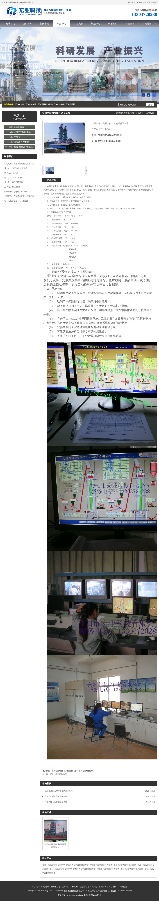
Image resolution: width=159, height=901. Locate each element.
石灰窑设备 (150, 113)
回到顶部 (123, 887)
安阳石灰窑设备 (16, 127)
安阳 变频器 (14, 137)
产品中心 (61, 23)
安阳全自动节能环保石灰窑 (101, 865)
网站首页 (10, 23)
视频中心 (95, 23)
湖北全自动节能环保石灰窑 (132, 869)
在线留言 (130, 23)
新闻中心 (44, 23)
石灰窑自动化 (57, 771)
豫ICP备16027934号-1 (92, 895)
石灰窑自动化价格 (86, 771)
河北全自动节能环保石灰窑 (108, 869)
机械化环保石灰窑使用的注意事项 (59, 791)
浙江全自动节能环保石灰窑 (53, 865)
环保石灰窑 (90, 891)
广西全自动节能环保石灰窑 (77, 865)
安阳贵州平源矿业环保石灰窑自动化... (55, 845)
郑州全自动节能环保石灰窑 (60, 869)
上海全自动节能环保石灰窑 (125, 865)
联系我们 (113, 23)
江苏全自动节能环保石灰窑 (84, 869)
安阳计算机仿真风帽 (58, 774)
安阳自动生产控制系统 (20, 132)
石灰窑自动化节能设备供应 (56, 796)
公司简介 (27, 23)
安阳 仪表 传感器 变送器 (21, 147)
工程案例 (78, 23)
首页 (132, 113)
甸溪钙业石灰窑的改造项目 (56, 802)
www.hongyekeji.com (75, 895)
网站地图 (147, 23)
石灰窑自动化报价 (70, 771)
